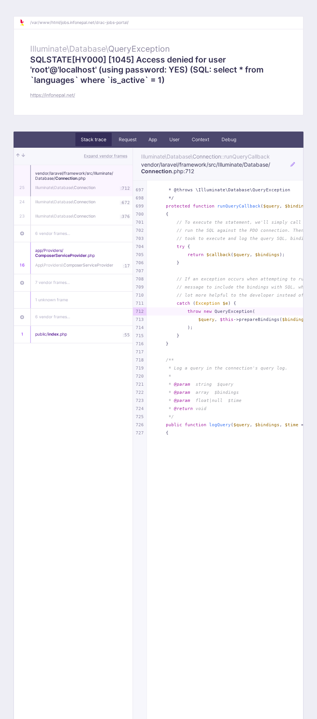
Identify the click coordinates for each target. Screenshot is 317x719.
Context (200, 139)
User (174, 139)
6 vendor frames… (52, 233)
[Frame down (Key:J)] (23, 156)
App (152, 139)
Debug (229, 139)
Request (127, 139)
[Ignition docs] (24, 22)
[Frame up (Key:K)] (18, 156)
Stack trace (93, 139)
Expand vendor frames (105, 156)
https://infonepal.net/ (52, 95)
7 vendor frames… (52, 282)
